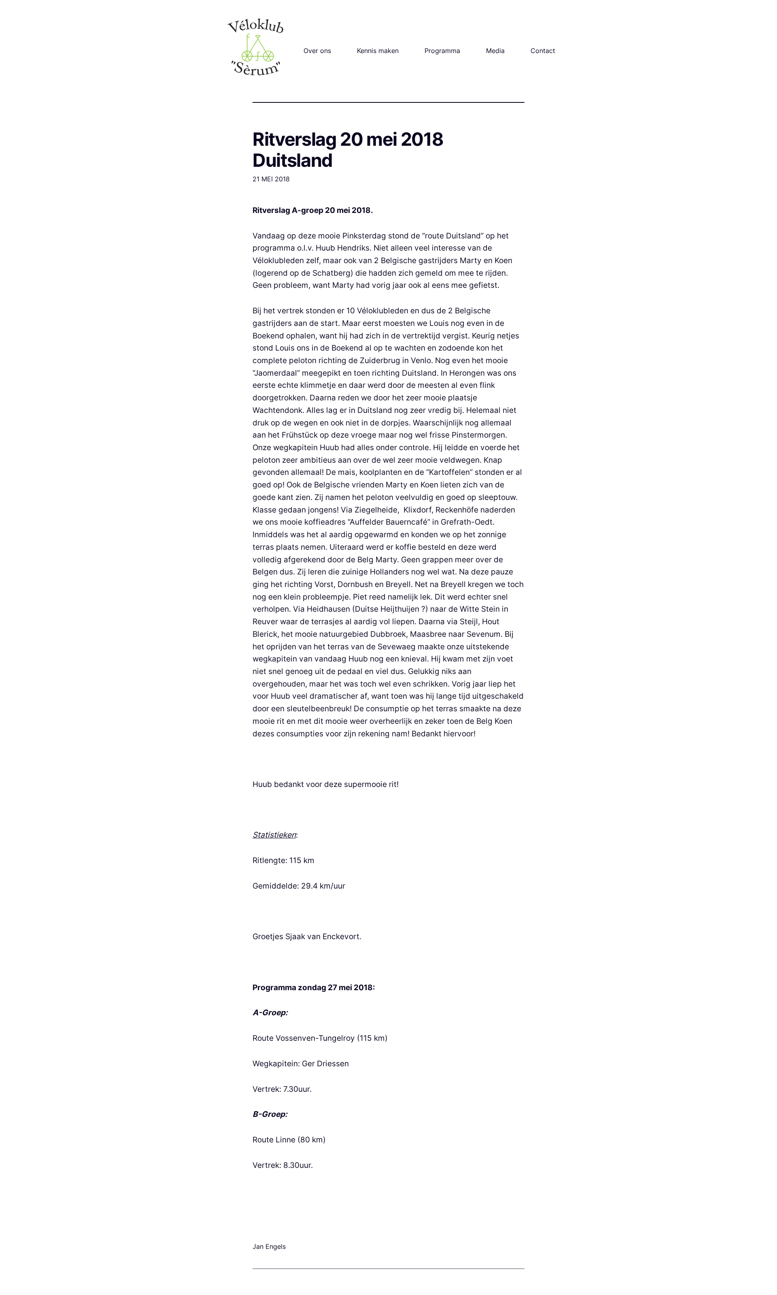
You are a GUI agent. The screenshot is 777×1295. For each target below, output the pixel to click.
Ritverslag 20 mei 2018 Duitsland (348, 150)
